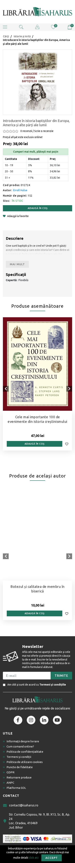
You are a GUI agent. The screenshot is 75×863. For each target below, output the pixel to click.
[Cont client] (37, 26)
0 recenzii (26, 131)
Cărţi (6, 36)
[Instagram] (31, 720)
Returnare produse (19, 777)
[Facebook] (18, 720)
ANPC (10, 782)
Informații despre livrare (23, 741)
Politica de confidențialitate (25, 751)
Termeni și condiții (19, 756)
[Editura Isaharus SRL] (37, 12)
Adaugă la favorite (18, 216)
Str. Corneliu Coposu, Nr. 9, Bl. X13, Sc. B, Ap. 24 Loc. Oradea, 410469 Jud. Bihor (39, 821)
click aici (33, 857)
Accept (51, 857)
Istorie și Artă (22, 36)
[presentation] (6, 389)
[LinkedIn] (44, 720)
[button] (5, 27)
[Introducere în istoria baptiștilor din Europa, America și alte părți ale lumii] (37, 82)
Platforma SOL (16, 787)
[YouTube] (57, 720)
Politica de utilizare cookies (25, 762)
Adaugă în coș (38, 208)
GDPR (10, 772)
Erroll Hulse (20, 190)
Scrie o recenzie (43, 131)
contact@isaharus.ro (23, 805)
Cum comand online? (20, 746)
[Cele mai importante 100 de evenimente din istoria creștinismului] (37, 364)
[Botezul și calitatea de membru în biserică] (37, 533)
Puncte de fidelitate (20, 767)
